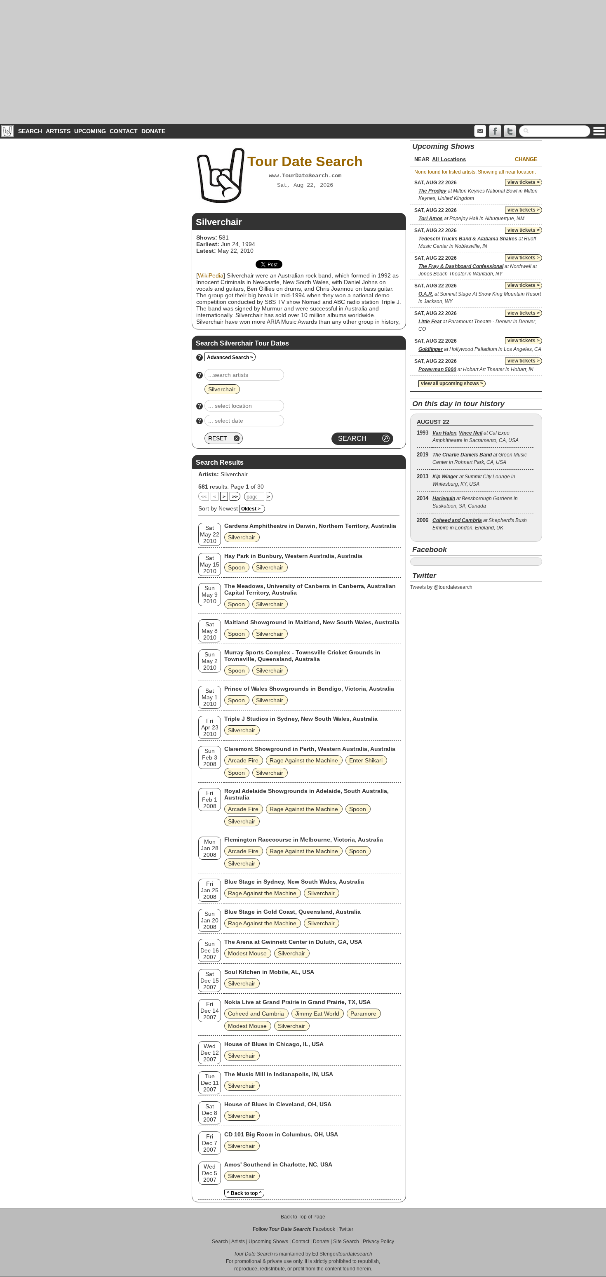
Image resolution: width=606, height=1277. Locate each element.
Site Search (346, 1241)
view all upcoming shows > (452, 383)
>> (235, 497)
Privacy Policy (378, 1241)
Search (30, 131)
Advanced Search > (230, 357)
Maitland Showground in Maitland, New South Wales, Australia (311, 622)
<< (204, 497)
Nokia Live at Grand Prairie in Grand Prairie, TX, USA (297, 1002)
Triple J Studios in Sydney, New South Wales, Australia (301, 718)
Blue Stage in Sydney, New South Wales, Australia (294, 881)
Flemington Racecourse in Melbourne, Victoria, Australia (303, 839)
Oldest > (251, 509)
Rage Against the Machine (304, 760)
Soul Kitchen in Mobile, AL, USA (269, 972)
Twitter (346, 1229)
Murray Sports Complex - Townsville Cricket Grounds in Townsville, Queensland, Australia (302, 655)
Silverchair (234, 474)
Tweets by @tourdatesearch (441, 587)
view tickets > (523, 182)
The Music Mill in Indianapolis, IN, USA (278, 1074)
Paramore (363, 1013)
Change (526, 159)
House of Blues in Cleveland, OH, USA (277, 1104)
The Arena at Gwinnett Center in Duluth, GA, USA (293, 941)
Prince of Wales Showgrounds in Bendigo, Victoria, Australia (309, 688)
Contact (124, 131)
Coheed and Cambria (256, 1013)
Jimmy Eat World (317, 1013)
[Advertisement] (303, 62)
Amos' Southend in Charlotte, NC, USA (278, 1164)
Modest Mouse (247, 953)
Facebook (324, 1229)
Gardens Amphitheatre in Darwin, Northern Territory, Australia (310, 525)
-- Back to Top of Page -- (303, 1217)
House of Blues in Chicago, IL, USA (274, 1044)
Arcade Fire (243, 760)
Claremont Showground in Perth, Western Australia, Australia (309, 749)
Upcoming (90, 131)
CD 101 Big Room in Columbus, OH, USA (281, 1134)
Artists (58, 131)
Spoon (236, 567)
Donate (153, 131)
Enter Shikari (366, 760)
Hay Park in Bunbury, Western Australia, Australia (293, 556)
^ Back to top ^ (244, 1193)
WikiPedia (210, 275)
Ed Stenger (324, 1254)
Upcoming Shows (268, 1241)
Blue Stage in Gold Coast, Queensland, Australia (292, 911)
